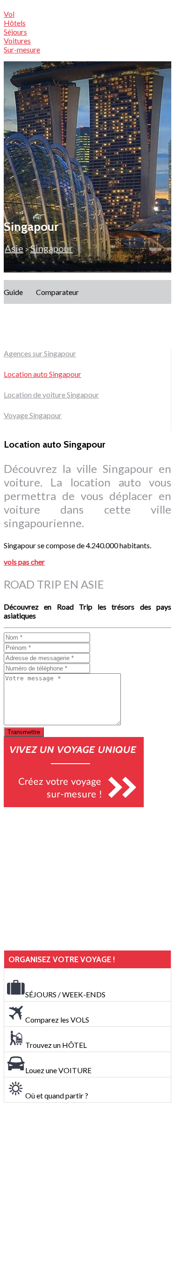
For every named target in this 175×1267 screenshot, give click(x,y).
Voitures (17, 40)
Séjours (15, 31)
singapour (51, 248)
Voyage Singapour (33, 415)
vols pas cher (24, 561)
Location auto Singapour (42, 373)
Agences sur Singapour (40, 353)
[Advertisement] (74, 878)
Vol (9, 13)
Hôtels (15, 22)
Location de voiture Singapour (51, 394)
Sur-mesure (22, 49)
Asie (14, 248)
